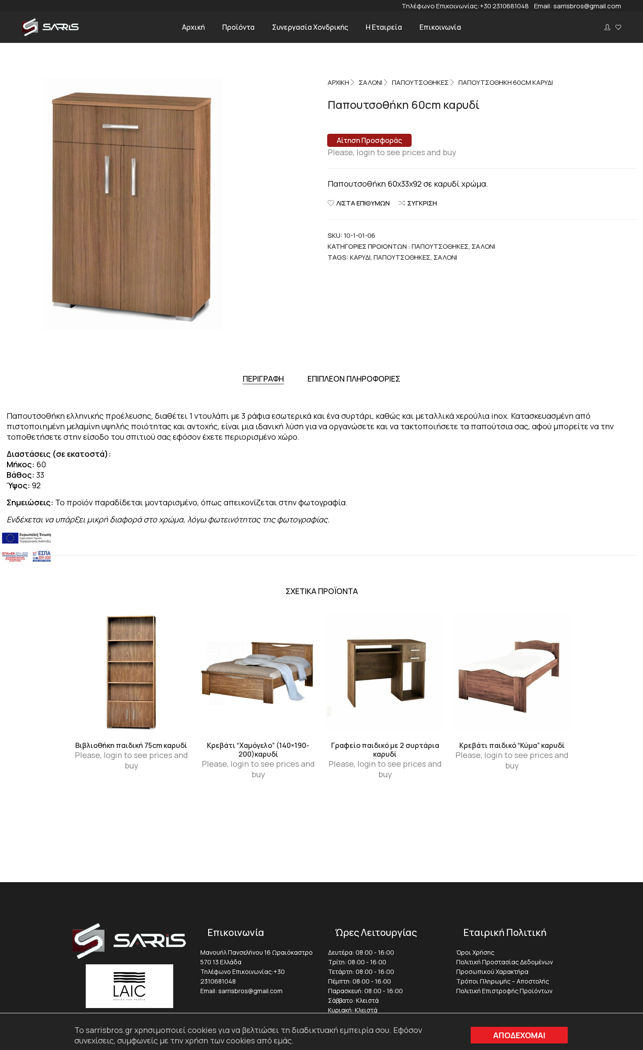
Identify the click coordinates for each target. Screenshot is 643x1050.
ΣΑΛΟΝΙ (370, 82)
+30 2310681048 (507, 5)
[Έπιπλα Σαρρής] (50, 33)
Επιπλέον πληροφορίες (354, 378)
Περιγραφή (263, 378)
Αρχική (338, 82)
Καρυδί (360, 257)
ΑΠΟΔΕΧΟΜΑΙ (519, 1035)
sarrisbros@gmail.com (587, 5)
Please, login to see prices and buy (392, 152)
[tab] (263, 378)
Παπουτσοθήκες (420, 82)
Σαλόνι (445, 257)
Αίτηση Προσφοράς (369, 140)
